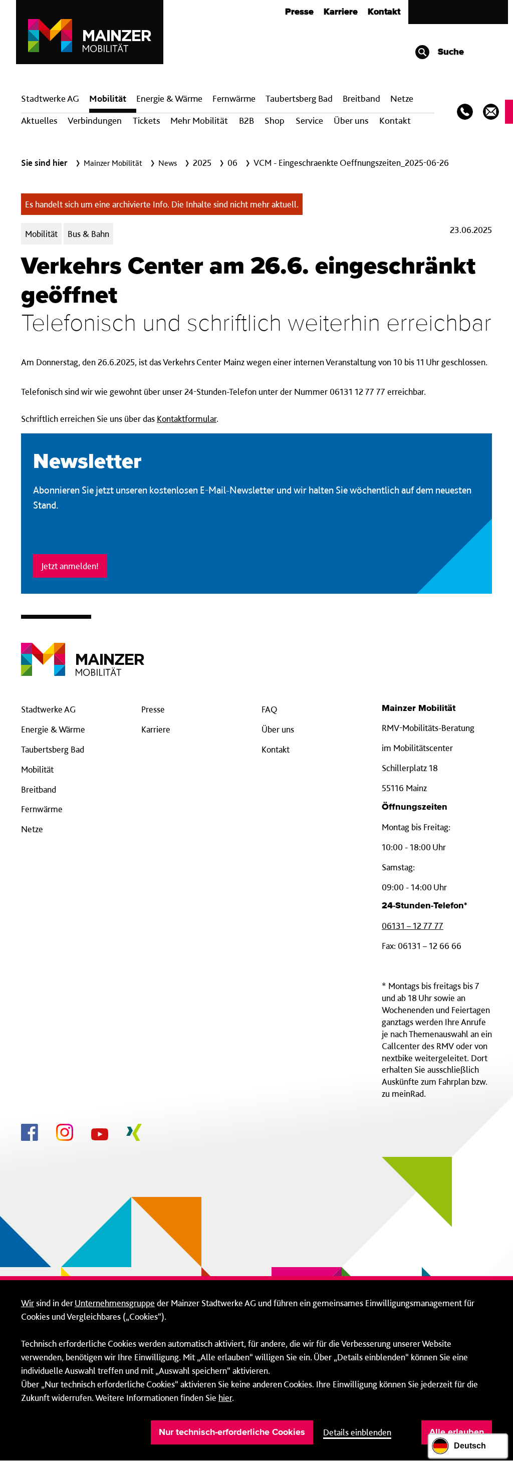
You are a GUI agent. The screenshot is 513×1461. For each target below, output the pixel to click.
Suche (449, 52)
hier (225, 1397)
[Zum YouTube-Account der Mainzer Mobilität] (99, 1136)
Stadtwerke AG (50, 98)
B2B (246, 120)
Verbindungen (95, 120)
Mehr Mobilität (199, 120)
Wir (27, 1303)
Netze (401, 98)
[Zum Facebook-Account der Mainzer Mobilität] (29, 1134)
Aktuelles (39, 120)
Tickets (146, 120)
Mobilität (107, 98)
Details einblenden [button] (357, 1432)
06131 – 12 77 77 (412, 925)
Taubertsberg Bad (299, 98)
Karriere (341, 12)
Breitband (38, 789)
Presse (299, 12)
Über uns (351, 120)
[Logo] (82, 651)
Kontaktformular (186, 418)
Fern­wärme (233, 98)
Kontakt (384, 12)
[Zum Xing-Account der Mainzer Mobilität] (134, 1134)
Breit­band (361, 98)
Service (309, 120)
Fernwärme (42, 809)
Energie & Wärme (169, 98)
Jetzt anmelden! (70, 566)
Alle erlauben (456, 1432)
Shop (275, 120)
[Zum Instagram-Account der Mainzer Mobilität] (64, 1134)
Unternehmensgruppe (115, 1303)
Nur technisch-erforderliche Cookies (232, 1432)
